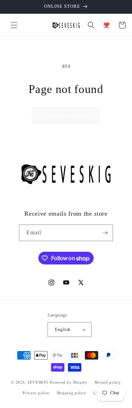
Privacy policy (36, 393)
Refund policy (108, 382)
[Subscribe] (105, 233)
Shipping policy (72, 393)
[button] (14, 25)
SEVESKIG (38, 382)
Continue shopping (66, 115)
